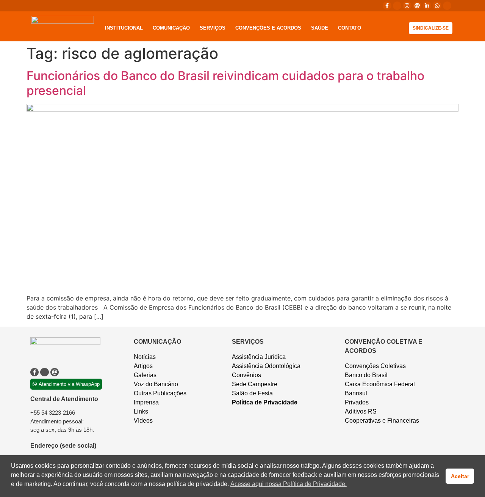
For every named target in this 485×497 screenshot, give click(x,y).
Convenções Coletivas (375, 366)
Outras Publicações (160, 393)
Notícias (145, 357)
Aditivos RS (361, 411)
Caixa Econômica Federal (380, 384)
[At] (417, 6)
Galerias (145, 375)
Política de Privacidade (264, 402)
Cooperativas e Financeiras (382, 420)
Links (141, 411)
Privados (357, 402)
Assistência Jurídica (259, 357)
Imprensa (146, 402)
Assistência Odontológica (266, 366)
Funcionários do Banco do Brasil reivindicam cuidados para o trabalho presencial (225, 83)
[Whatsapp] (437, 6)
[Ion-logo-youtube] (447, 6)
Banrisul (356, 393)
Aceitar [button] (460, 476)
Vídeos (143, 420)
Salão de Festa (252, 393)
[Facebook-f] (387, 6)
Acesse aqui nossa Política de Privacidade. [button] (288, 484)
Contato (349, 28)
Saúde (319, 28)
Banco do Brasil (366, 375)
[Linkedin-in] (427, 6)
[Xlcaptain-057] (397, 6)
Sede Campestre (254, 384)
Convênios (246, 375)
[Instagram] (407, 6)
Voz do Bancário (156, 384)
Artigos (143, 366)
